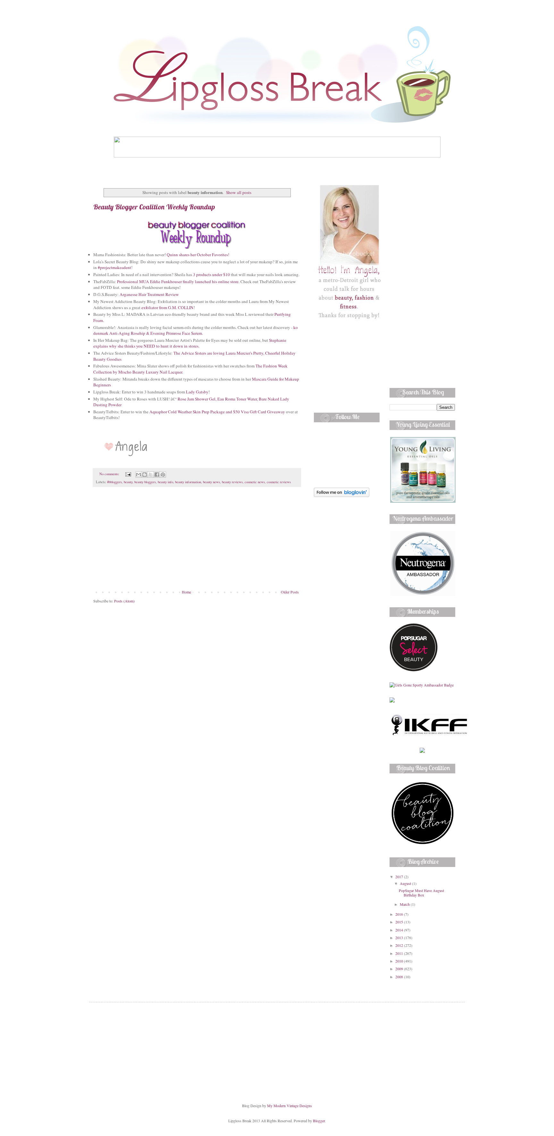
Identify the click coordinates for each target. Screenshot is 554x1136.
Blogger (319, 1120)
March (405, 904)
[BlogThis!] (144, 474)
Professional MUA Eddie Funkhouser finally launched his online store (178, 281)
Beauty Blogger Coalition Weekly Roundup (154, 206)
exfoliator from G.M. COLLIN (167, 307)
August (406, 883)
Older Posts (290, 591)
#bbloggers (114, 482)
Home (186, 591)
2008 (399, 976)
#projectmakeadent (114, 267)
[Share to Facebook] (157, 474)
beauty (128, 482)
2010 (399, 960)
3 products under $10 (211, 274)
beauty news (211, 482)
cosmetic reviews (279, 482)
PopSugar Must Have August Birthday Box (421, 892)
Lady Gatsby (197, 392)
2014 (399, 929)
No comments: (109, 474)
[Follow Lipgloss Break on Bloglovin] (341, 495)
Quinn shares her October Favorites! (198, 254)
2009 (399, 968)
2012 (399, 945)
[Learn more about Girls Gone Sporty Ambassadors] (422, 685)
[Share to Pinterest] (163, 474)
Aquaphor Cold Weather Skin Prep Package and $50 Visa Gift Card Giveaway (217, 412)
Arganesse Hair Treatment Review (149, 294)
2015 (399, 921)
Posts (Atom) (124, 600)
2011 (399, 953)
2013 (399, 937)
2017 (399, 876)
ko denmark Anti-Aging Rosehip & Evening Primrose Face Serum (195, 330)
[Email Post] (128, 474)
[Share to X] (150, 474)
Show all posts (238, 192)
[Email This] (138, 474)
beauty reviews (232, 482)
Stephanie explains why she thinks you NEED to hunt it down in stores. (189, 343)
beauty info (165, 482)
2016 (399, 914)
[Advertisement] (197, 541)
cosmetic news (255, 482)
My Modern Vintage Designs (289, 1105)
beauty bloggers (145, 482)
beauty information (188, 482)
